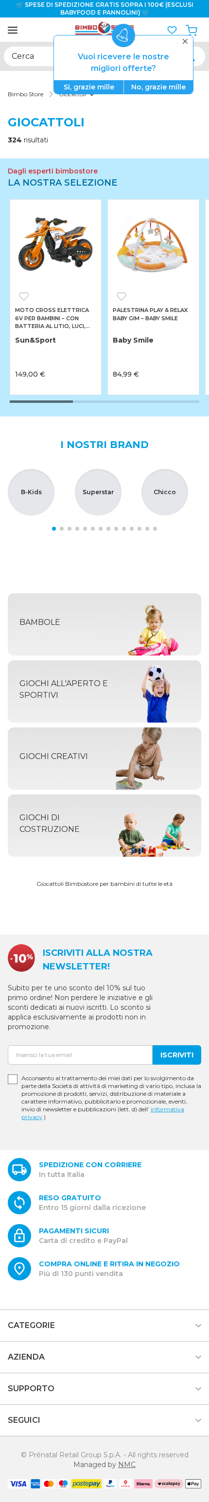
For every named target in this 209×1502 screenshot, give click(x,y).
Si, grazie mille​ (89, 87)
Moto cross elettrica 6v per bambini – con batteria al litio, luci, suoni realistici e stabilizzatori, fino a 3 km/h (52, 318)
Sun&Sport (35, 340)
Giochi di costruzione (49, 823)
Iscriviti (176, 1055)
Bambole (39, 622)
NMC (127, 1464)
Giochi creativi (53, 756)
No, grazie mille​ (158, 87)
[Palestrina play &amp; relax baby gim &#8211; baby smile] (153, 245)
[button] (172, 30)
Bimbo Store (25, 94)
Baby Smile (133, 340)
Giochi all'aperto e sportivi (63, 689)
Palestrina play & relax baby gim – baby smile (150, 314)
